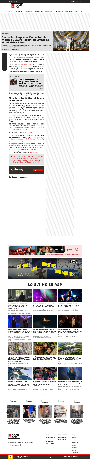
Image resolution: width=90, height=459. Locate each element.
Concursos (68, 11)
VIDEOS (15, 1)
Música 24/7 (29, 11)
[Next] (55, 456)
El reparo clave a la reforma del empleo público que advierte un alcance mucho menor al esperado (60, 421)
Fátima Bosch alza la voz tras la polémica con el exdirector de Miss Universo (29, 421)
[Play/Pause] (49, 456)
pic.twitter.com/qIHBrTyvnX (27, 149)
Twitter (74, 445)
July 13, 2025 (29, 132)
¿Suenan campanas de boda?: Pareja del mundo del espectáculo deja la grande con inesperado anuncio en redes (45, 421)
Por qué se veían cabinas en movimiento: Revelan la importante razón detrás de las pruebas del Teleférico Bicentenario (13, 421)
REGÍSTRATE (79, 1)
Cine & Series (59, 11)
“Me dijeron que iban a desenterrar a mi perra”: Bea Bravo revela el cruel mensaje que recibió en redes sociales (77, 421)
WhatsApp (75, 452)
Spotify (74, 450)
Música (48, 435)
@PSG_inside (13, 149)
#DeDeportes (13, 144)
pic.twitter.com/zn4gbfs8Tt (18, 129)
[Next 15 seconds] (52, 456)
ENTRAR (72, 1)
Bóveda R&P (78, 11)
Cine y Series (50, 443)
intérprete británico (27, 64)
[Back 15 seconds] (46, 456)
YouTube (74, 447)
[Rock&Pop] (17, 6)
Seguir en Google (38, 170)
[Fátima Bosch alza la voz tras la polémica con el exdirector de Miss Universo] (29, 411)
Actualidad (49, 11)
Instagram (75, 440)
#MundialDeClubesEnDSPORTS (25, 128)
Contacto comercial (14, 445)
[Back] (42, 456)
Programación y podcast (71, 456)
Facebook (75, 442)
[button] (45, 454)
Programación (18, 11)
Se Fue (30, 139)
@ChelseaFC (39, 147)
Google (74, 435)
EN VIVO (10, 1)
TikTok (74, 437)
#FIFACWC (40, 128)
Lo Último (9, 11)
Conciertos (39, 11)
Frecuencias (62, 437)
